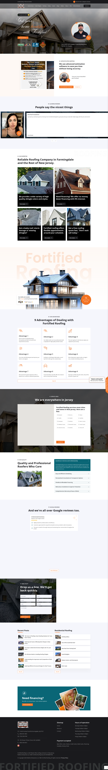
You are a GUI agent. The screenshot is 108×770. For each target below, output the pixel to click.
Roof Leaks (64, 666)
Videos (62, 6)
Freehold (70, 418)
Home (58, 726)
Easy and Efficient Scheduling (63, 473)
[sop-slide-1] (33, 75)
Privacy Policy (64, 758)
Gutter (53, 6)
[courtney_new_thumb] (12, 125)
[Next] (55, 141)
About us (59, 728)
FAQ (70, 6)
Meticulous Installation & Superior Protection (68, 487)
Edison (81, 415)
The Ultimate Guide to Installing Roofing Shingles (36, 654)
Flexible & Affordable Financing (64, 482)
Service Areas (30, 6)
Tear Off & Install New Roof (68, 642)
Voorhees (71, 427)
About (66, 6)
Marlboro (71, 421)
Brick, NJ (70, 415)
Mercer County (82, 421)
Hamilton (81, 418)
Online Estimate (76, 6)
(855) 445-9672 (23, 742)
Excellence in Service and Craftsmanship (67, 461)
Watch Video (88, 38)
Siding (49, 6)
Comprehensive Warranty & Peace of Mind (67, 491)
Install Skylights (65, 654)
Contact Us (60, 442)
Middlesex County (61, 424)
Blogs (58, 6)
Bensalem (60, 415)
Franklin (59, 418)
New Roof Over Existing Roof (69, 648)
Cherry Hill (82, 427)
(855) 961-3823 (23, 734)
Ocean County (82, 424)
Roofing (44, 6)
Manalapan (60, 421)
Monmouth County (72, 424)
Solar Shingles (38, 6)
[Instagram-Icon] (18, 745)
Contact (59, 731)
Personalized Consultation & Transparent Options (69, 478)
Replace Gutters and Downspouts (70, 660)
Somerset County (61, 427)
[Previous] (52, 141)
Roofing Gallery (65, 636)
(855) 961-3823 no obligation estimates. (83, 1)
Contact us (87, 6)
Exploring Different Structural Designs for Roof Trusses (38, 666)
